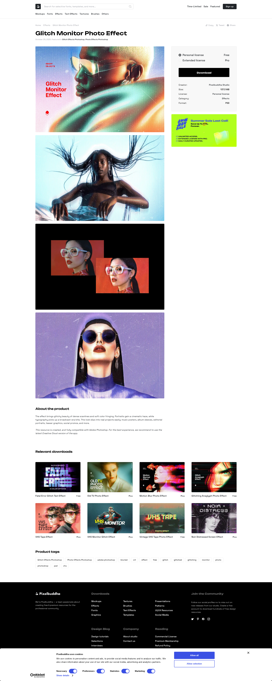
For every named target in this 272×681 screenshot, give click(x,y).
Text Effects (71, 13)
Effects (58, 13)
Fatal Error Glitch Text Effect (50, 495)
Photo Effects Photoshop (96, 39)
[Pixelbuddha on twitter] (192, 619)
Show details (62, 675)
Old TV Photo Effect (98, 495)
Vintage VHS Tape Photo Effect (156, 537)
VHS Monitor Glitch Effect (101, 537)
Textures (84, 13)
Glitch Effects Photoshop (73, 39)
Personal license (220, 94)
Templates (128, 615)
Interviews (97, 645)
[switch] (101, 671)
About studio (130, 636)
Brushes (95, 13)
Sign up (230, 6)
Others (105, 13)
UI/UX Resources (164, 610)
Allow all (194, 655)
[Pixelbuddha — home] (38, 6)
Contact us (129, 641)
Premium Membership (166, 641)
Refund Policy (162, 645)
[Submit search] (130, 6)
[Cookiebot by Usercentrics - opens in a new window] (37, 675)
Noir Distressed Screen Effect (207, 537)
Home (38, 25)
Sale (206, 6)
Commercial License (166, 636)
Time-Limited (194, 6)
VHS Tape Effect (44, 537)
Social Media (162, 615)
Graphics (96, 615)
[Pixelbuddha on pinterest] (198, 619)
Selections (97, 641)
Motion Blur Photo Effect (153, 495)
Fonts (50, 13)
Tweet (221, 25)
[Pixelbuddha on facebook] (203, 619)
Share (232, 25)
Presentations (162, 601)
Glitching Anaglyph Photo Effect (209, 495)
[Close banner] (248, 653)
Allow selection (194, 663)
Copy (210, 25)
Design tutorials (100, 636)
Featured (215, 6)
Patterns (159, 606)
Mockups (40, 13)
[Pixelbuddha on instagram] (208, 619)
